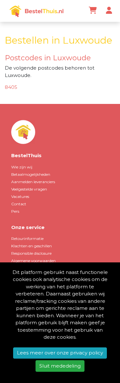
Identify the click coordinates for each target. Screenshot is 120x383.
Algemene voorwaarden (33, 260)
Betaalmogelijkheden (30, 174)
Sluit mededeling (60, 366)
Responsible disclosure (31, 253)
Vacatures (20, 196)
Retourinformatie (27, 238)
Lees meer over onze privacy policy (60, 353)
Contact (18, 203)
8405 (11, 87)
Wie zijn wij (21, 167)
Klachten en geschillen (31, 245)
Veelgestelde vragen (29, 189)
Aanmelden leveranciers (33, 181)
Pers (15, 211)
